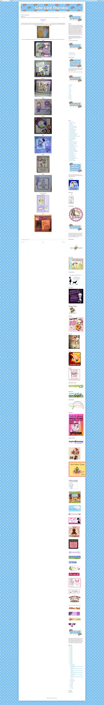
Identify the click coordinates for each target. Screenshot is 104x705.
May (71, 685)
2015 (70, 654)
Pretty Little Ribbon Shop (73, 146)
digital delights (71, 131)
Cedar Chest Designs (72, 127)
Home (43, 242)
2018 (70, 650)
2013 (70, 656)
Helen (70, 90)
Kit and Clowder (71, 137)
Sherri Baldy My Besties (72, 151)
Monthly (70, 140)
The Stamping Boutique (72, 158)
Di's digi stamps (71, 130)
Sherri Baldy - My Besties (73, 150)
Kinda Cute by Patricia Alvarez (73, 136)
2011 (70, 659)
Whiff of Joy (61, 17)
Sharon (70, 96)
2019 (70, 649)
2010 (70, 660)
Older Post (63, 242)
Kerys (70, 93)
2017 (70, 651)
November (72, 665)
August (71, 681)
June (71, 684)
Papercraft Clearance (47, 23)
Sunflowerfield (71, 157)
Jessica (70, 91)
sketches (70, 152)
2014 (70, 655)
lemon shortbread (72, 138)
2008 (70, 663)
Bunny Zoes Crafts (72, 126)
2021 (70, 646)
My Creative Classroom (72, 141)
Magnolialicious (71, 139)
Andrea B (70, 84)
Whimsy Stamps (71, 160)
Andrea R (70, 85)
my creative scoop (72, 142)
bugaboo (70, 125)
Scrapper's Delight (72, 149)
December (72, 664)
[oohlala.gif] (74, 615)
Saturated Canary (72, 148)
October (71, 679)
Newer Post (23, 242)
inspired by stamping (72, 135)
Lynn (70, 94)
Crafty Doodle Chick (72, 129)
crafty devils (71, 128)
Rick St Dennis (71, 147)
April (71, 686)
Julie (70, 92)
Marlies (70, 95)
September (72, 680)
